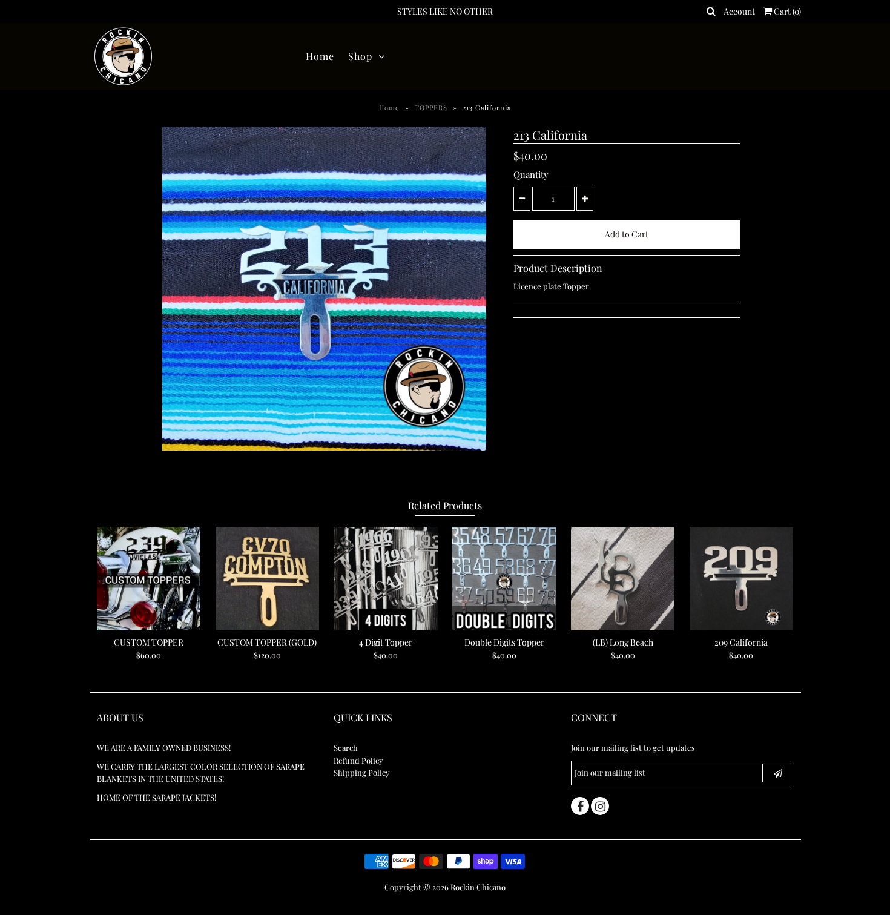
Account (739, 11)
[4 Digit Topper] (385, 578)
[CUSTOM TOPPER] (148, 578)
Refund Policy (358, 760)
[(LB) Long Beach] (622, 578)
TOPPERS (431, 107)
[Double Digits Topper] (504, 578)
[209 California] (741, 578)
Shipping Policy (362, 772)
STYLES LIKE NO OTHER (445, 11)
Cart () (786, 11)
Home (320, 56)
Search (346, 747)
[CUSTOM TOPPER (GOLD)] (267, 578)
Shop (360, 56)
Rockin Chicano (478, 887)
